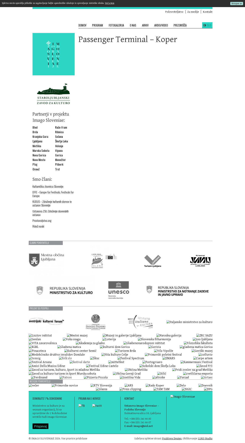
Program (97, 25)
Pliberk (59, 164)
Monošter (60, 160)
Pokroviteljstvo (174, 11)
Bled (35, 127)
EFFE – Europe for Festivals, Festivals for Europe (53, 194)
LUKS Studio (205, 438)
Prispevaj (40, 426)
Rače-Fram (61, 127)
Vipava (59, 150)
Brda (35, 132)
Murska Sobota (41, 150)
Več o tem (109, 3)
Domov (82, 25)
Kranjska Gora (40, 136)
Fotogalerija (116, 25)
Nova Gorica (39, 155)
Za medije (193, 11)
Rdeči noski (38, 226)
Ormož (36, 169)
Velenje (59, 146)
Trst (57, 169)
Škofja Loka (61, 141)
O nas (133, 25)
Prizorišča (180, 25)
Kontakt (207, 11)
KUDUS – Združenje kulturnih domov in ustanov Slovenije (52, 203)
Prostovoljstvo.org (42, 220)
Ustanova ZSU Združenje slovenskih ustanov (51, 213)
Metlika (37, 146)
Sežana (59, 136)
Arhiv (145, 25)
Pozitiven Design (171, 438)
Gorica (59, 155)
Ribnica (59, 132)
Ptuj (35, 164)
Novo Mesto (39, 160)
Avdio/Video (161, 25)
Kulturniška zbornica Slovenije (48, 186)
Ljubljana (37, 141)
